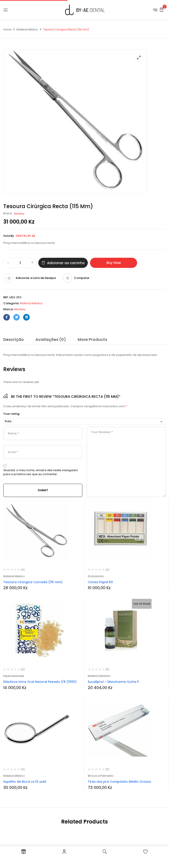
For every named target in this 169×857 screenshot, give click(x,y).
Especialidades (13, 676)
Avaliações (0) (50, 339)
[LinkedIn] (26, 317)
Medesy (19, 213)
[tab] (13, 340)
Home (7, 29)
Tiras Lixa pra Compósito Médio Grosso (119, 781)
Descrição (13, 339)
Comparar (81, 278)
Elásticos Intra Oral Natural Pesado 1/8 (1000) (40, 682)
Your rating (11, 414)
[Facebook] (6, 317)
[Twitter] (16, 317)
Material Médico (27, 29)
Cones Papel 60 (100, 582)
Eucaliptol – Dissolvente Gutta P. (114, 682)
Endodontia (96, 576)
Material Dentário (99, 676)
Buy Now (114, 262)
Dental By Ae (25, 236)
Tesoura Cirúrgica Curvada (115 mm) (32, 582)
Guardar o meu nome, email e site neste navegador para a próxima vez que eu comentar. (40, 472)
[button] (161, 9)
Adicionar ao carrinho (65, 263)
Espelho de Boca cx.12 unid (24, 781)
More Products (92, 339)
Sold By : (9, 236)
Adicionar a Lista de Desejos (36, 278)
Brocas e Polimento (101, 776)
